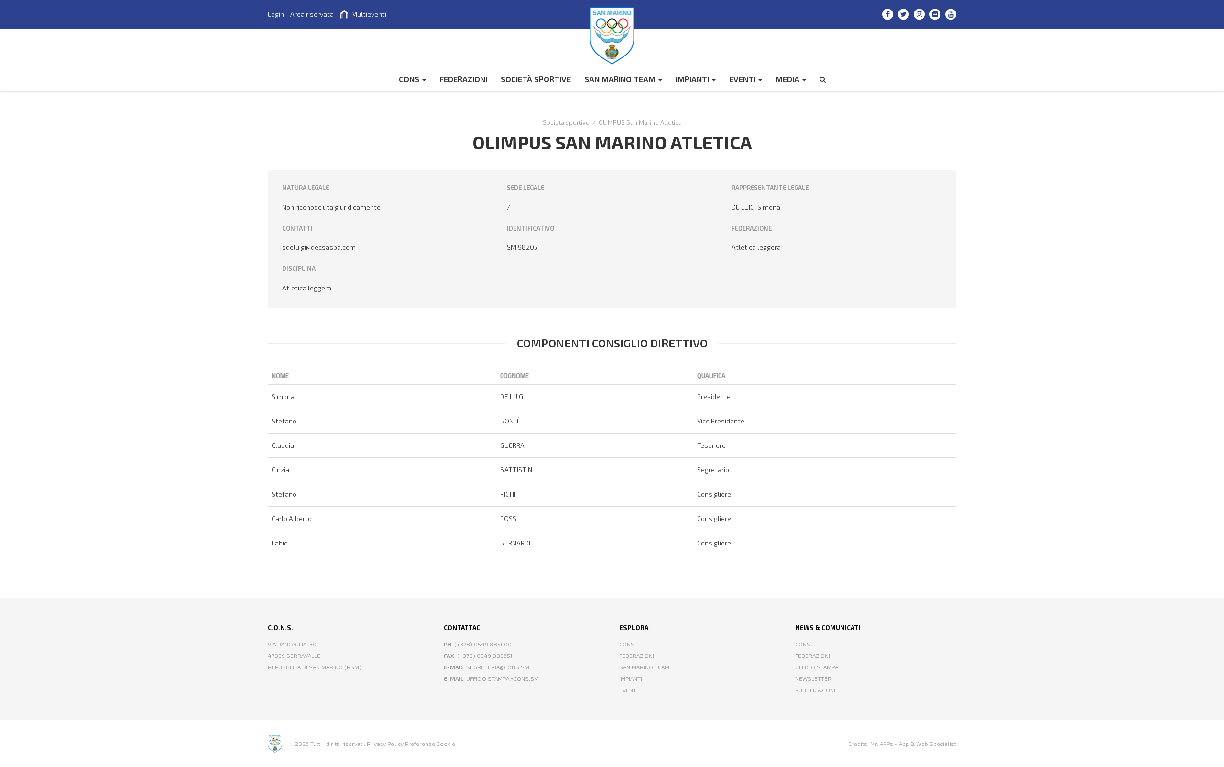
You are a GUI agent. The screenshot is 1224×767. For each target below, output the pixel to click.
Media (788, 79)
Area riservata (312, 14)
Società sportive (536, 79)
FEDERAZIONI (463, 79)
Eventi (743, 79)
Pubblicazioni (815, 690)
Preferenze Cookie (430, 743)
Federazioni (636, 655)
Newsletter (813, 678)
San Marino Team (620, 79)
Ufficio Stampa (816, 667)
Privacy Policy (385, 743)
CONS (410, 79)
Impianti (693, 79)
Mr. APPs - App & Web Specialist (913, 743)
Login (276, 14)
